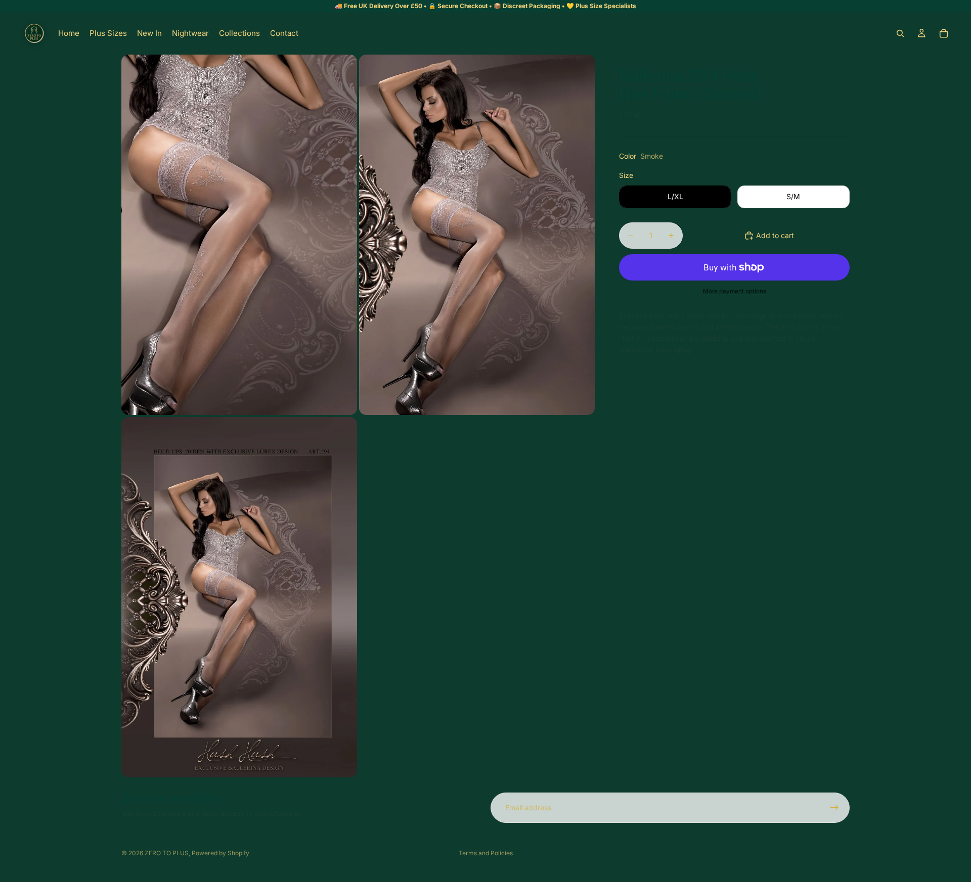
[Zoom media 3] (239, 597)
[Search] (900, 33)
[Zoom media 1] (239, 235)
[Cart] (944, 33)
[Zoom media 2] (477, 235)
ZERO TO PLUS (167, 853)
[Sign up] (834, 807)
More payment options (734, 291)
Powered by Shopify (220, 853)
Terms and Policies (486, 853)
